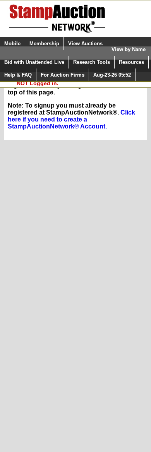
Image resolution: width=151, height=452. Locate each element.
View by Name (129, 49)
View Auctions (85, 43)
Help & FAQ (18, 75)
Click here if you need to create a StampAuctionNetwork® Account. (71, 119)
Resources (131, 62)
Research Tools (91, 62)
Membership (44, 43)
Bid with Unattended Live (34, 62)
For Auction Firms (62, 75)
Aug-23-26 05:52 (112, 75)
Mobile (12, 43)
